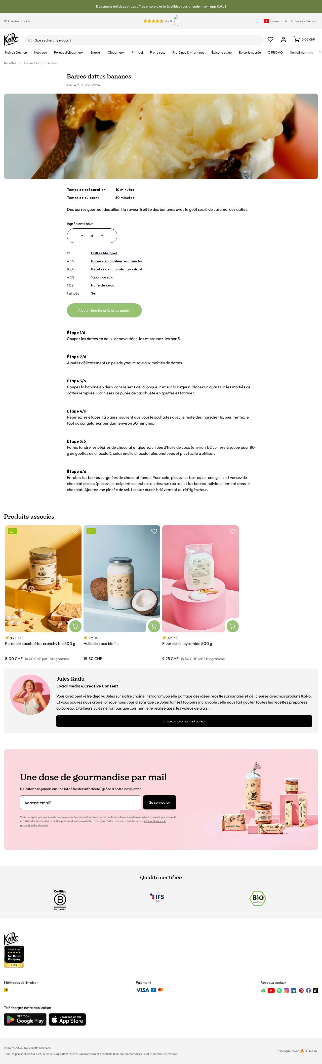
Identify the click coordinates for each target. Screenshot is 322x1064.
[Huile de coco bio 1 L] (122, 593)
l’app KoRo (216, 6)
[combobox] (143, 40)
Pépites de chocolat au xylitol (116, 269)
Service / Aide (304, 21)
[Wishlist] (270, 39)
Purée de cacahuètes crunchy (116, 261)
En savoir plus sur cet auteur (184, 721)
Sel (93, 293)
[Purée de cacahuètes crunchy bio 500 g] (43, 593)
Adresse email (38, 802)
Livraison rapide (19, 21)
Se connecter (159, 802)
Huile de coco (102, 285)
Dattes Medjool (104, 253)
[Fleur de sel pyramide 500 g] (200, 593)
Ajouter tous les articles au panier (104, 310)
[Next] (320, 52)
